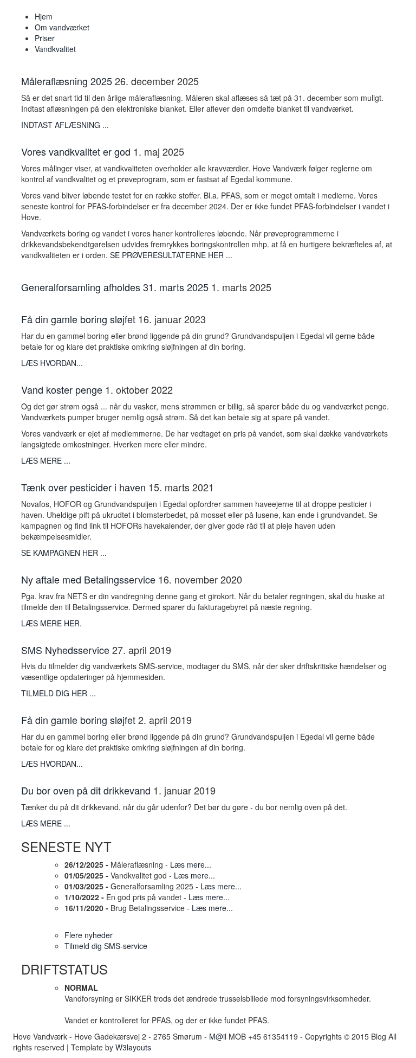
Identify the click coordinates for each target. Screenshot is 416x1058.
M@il (217, 1036)
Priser (45, 38)
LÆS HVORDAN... (52, 362)
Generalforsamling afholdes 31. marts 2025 (115, 287)
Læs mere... (190, 864)
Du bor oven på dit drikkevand (86, 790)
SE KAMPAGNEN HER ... (64, 552)
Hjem (44, 16)
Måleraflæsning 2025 (66, 81)
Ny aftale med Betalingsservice (88, 579)
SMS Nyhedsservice (65, 650)
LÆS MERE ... (45, 460)
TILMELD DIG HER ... (58, 693)
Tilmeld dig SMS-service (105, 945)
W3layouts (133, 1047)
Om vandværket (62, 27)
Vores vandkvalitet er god (76, 151)
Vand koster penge (61, 389)
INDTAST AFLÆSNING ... (65, 124)
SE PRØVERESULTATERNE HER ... (171, 254)
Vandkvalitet (55, 48)
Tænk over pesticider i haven (83, 487)
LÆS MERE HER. (51, 623)
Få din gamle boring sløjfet (78, 319)
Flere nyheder (88, 934)
